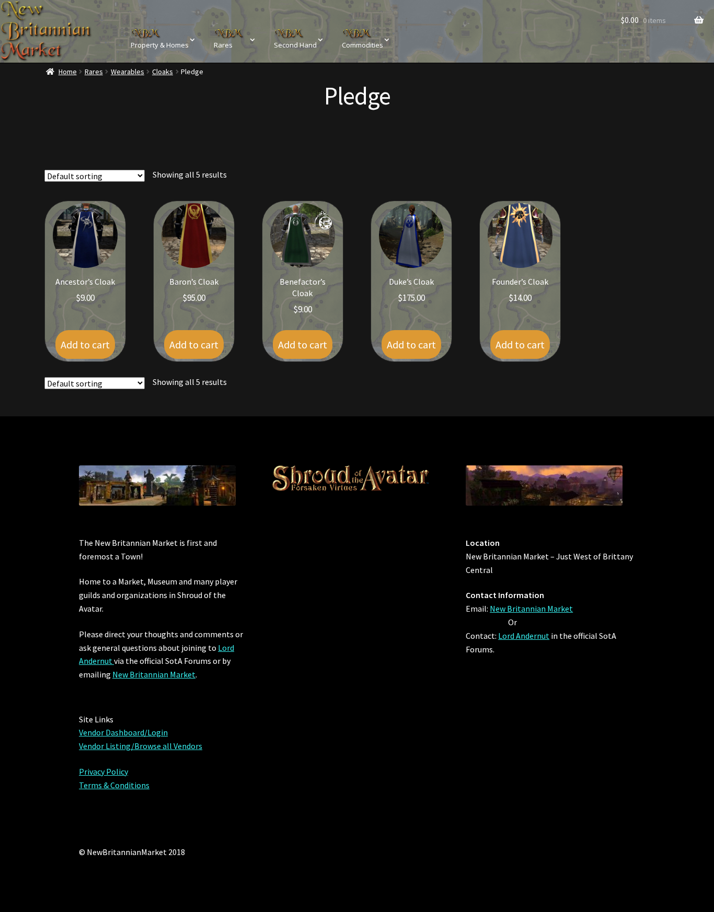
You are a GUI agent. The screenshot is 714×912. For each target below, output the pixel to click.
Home (68, 71)
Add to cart (85, 344)
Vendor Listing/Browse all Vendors (140, 746)
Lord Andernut (523, 635)
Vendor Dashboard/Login (123, 732)
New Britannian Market (153, 674)
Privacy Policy (103, 771)
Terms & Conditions (114, 785)
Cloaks (162, 71)
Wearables (127, 71)
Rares (94, 71)
